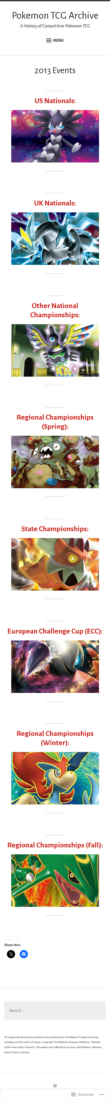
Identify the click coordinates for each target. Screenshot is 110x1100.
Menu (58, 40)
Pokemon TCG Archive (55, 15)
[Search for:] (55, 1011)
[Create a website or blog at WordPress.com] (55, 1086)
